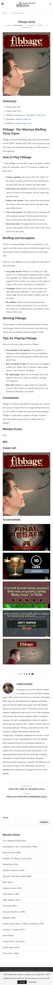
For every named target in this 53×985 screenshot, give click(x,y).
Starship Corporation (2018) (13, 870)
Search (5, 818)
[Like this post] (21, 674)
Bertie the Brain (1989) (12, 853)
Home (5, 13)
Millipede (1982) (9, 918)
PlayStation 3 (20, 115)
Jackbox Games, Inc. (24, 119)
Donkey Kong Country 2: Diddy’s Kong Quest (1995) (23, 924)
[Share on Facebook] (24, 674)
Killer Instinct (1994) (11, 894)
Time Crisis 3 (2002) (11, 953)
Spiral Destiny (8, 936)
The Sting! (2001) (10, 906)
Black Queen (8, 882)
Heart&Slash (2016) (10, 864)
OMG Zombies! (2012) (12, 900)
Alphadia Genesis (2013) (12, 888)
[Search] (50, 4)
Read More (33, 982)
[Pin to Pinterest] (29, 674)
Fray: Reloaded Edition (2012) (14, 841)
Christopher (18, 25)
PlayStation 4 (31, 115)
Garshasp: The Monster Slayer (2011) (17, 859)
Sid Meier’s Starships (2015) (14, 930)
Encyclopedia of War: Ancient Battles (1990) (20, 847)
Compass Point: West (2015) (14, 942)
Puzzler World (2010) (11, 947)
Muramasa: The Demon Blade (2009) (17, 876)
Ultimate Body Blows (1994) (14, 912)
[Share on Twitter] (27, 674)
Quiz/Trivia (17, 111)
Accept (22, 982)
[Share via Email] (32, 674)
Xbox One (41, 115)
